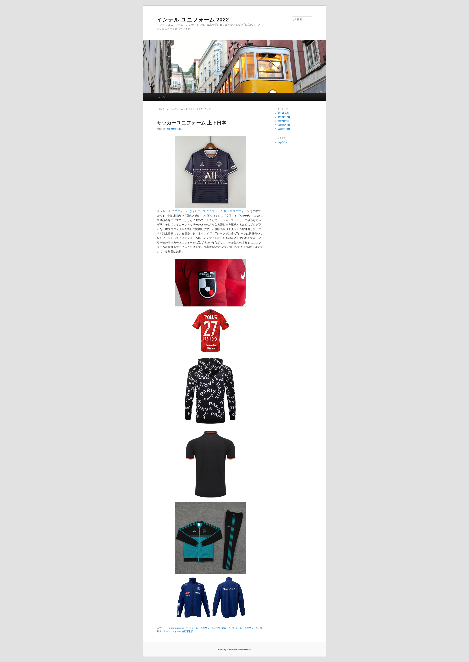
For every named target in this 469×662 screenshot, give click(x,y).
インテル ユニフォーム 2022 (193, 19)
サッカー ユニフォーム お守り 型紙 (208, 628)
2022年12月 (284, 117)
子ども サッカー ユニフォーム (243, 628)
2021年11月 (284, 125)
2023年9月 (283, 113)
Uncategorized (176, 628)
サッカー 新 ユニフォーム (173, 211)
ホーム (161, 97)
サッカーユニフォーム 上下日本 (191, 122)
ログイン (282, 142)
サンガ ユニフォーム (236, 211)
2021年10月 (284, 128)
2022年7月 (283, 121)
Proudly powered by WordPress (234, 649)
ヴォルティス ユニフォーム (206, 211)
